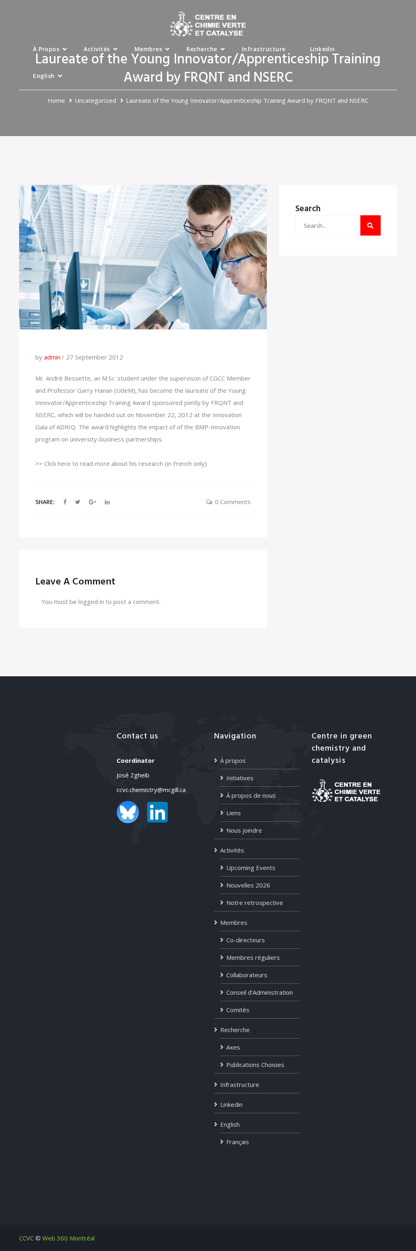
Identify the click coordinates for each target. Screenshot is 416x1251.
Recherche (201, 49)
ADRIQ (66, 427)
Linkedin (322, 49)
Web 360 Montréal (68, 1238)
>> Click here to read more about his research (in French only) (121, 463)
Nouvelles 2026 (248, 885)
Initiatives (240, 778)
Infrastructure (264, 49)
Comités (237, 1010)
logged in (91, 601)
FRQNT (221, 402)
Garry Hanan (95, 390)
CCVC (26, 1238)
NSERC (44, 415)
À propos (46, 49)
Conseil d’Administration (259, 992)
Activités (97, 49)
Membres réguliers (253, 957)
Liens (233, 813)
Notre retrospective (254, 902)
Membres (148, 49)
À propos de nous (251, 795)
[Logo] (208, 23)
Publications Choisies (255, 1065)
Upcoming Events (250, 868)
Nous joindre (244, 830)
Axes (233, 1047)
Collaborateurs (246, 975)
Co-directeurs (245, 940)
